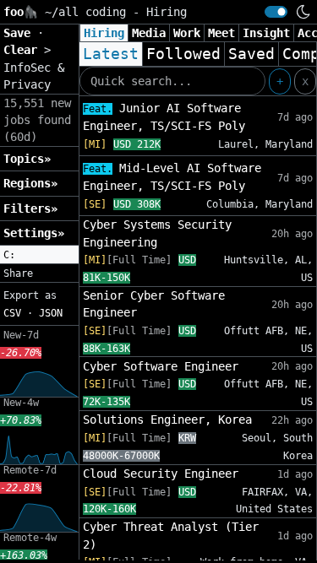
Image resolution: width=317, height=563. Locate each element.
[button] (39, 255)
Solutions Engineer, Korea (167, 419)
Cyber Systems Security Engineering (157, 233)
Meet (221, 33)
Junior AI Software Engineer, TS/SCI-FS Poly (164, 117)
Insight (266, 33)
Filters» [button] (30, 208)
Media (149, 33)
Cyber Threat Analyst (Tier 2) (171, 535)
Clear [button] (23, 50)
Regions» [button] (30, 183)
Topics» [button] (27, 158)
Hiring (104, 33)
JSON (51, 313)
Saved (251, 54)
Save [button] (20, 33)
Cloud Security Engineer (160, 473)
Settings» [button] (33, 233)
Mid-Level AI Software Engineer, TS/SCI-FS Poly (172, 176)
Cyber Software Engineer (160, 366)
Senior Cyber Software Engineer (154, 304)
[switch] (276, 12)
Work (186, 33)
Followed (183, 54)
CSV (12, 313)
